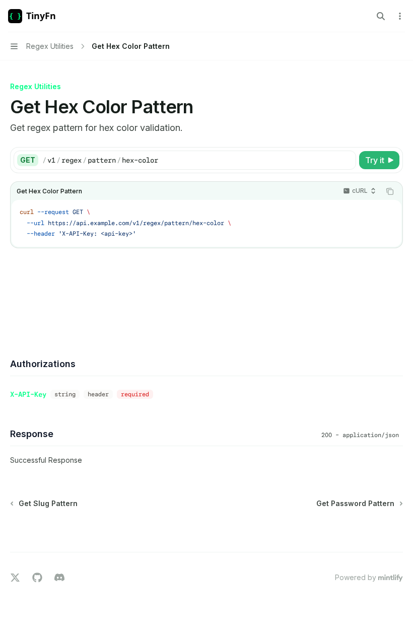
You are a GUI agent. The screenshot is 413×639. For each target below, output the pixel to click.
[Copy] (346, 160)
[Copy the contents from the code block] (389, 191)
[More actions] (400, 16)
